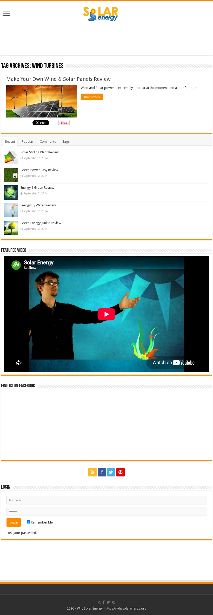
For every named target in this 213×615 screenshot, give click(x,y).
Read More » (92, 97)
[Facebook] (102, 472)
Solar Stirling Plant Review (40, 152)
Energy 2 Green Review (37, 187)
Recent (10, 141)
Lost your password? (22, 533)
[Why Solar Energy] (106, 12)
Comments (48, 141)
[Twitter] (111, 472)
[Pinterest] (120, 472)
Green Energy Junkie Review (41, 223)
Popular (27, 141)
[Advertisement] (106, 38)
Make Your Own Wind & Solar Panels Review (58, 79)
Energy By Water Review (38, 205)
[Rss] (92, 472)
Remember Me (41, 522)
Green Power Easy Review (39, 170)
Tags (66, 141)
